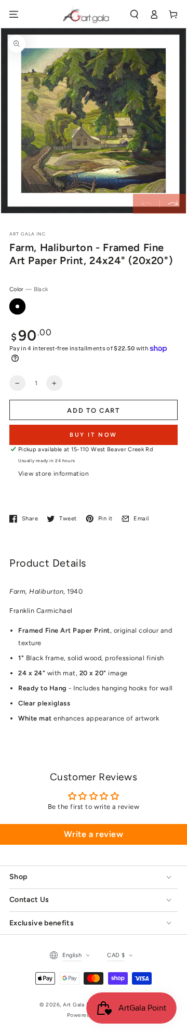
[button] (134, 14)
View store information (53, 473)
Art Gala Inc (79, 1004)
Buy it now (93, 434)
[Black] (17, 306)
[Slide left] (146, 203)
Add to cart (93, 410)
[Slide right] (172, 203)
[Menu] (13, 14)
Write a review (93, 834)
